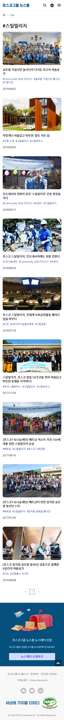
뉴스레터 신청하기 (32, 656)
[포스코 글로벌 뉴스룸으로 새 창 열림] (52, 5)
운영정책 (34, 674)
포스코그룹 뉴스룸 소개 (17, 674)
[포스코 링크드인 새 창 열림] (40, 691)
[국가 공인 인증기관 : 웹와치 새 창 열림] (49, 702)
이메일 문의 (22, 680)
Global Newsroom (39, 680)
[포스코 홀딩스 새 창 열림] (23, 691)
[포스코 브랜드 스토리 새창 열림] (23, 702)
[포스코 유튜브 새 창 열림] (32, 691)
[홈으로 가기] (4, 15)
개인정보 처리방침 (49, 674)
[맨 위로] (58, 663)
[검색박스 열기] (45, 5)
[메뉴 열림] (59, 5)
